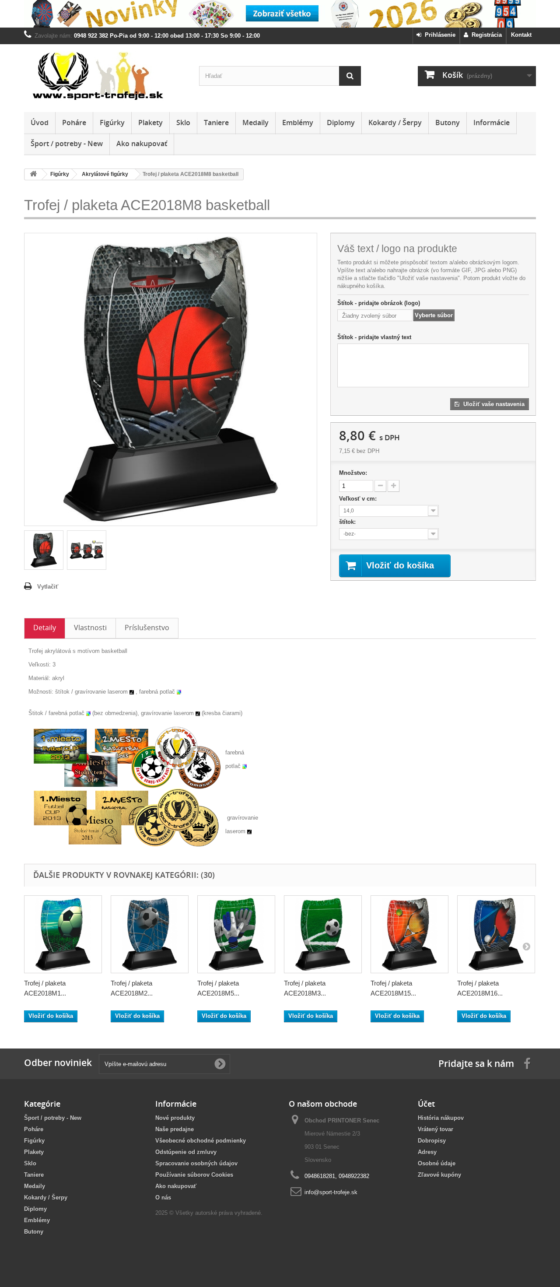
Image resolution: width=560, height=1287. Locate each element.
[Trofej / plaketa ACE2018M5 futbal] (236, 934)
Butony (447, 122)
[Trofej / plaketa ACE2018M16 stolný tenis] (496, 934)
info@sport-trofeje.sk (330, 1192)
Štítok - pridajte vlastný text (374, 337)
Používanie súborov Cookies (194, 1174)
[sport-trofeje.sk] (105, 76)
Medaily (255, 122)
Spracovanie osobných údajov (196, 1163)
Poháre (74, 122)
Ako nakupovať (141, 143)
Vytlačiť (47, 586)
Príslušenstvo (147, 627)
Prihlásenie (438, 35)
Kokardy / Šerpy (395, 122)
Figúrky (112, 122)
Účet (426, 1103)
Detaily (44, 627)
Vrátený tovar (435, 1129)
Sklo (183, 122)
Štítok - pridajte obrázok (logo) (378, 303)
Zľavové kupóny (439, 1174)
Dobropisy (432, 1140)
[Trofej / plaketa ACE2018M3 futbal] (323, 934)
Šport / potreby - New (67, 143)
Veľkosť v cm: (358, 498)
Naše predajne (174, 1129)
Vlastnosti (90, 627)
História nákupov (441, 1118)
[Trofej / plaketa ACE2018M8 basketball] (43, 550)
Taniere (216, 122)
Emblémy (297, 122)
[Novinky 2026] (280, 14)
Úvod (40, 122)
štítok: (348, 522)
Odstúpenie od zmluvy (186, 1152)
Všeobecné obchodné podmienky (200, 1140)
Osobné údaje (436, 1163)
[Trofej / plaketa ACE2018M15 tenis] (409, 934)
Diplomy (341, 122)
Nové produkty (175, 1118)
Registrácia (485, 35)
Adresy (427, 1152)
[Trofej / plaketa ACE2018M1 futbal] (63, 934)
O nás (163, 1197)
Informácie (491, 122)
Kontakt (521, 35)
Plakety (150, 122)
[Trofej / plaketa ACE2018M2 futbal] (150, 934)
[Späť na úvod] (33, 174)
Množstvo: (353, 473)
